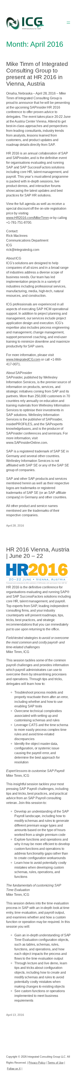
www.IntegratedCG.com (23, 359)
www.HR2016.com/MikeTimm (27, 218)
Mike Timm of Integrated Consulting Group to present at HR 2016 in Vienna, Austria (37, 74)
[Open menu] (68, 22)
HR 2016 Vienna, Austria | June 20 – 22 (37, 552)
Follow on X (14, 1068)
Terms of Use (55, 1062)
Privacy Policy (37, 1062)
